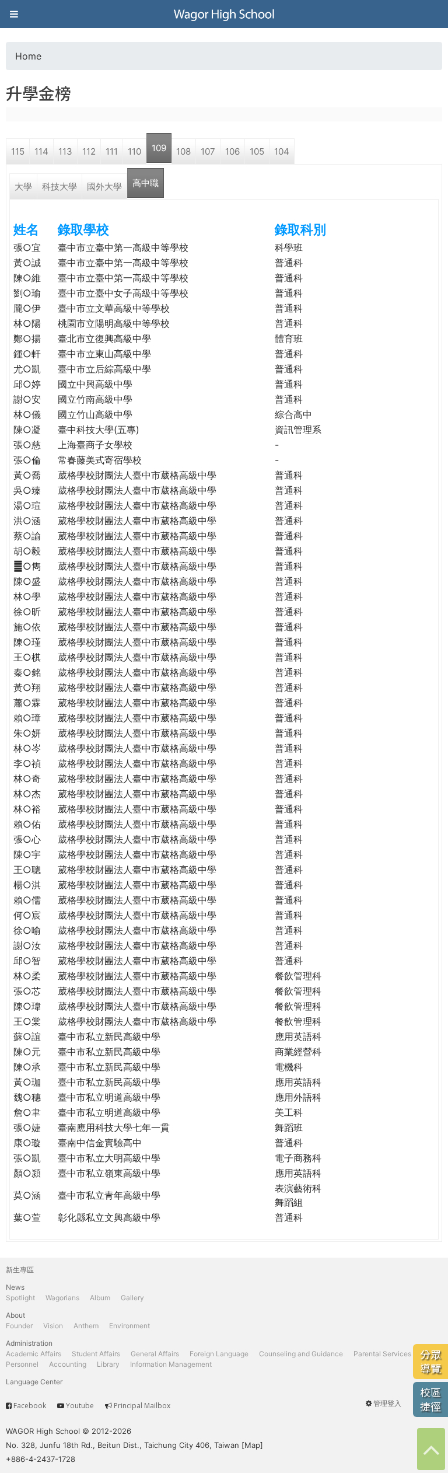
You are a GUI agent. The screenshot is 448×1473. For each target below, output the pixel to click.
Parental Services (382, 1353)
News (15, 1287)
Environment (129, 1325)
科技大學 (59, 186)
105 (257, 151)
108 (183, 151)
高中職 (145, 183)
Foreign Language (219, 1353)
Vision (53, 1325)
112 (89, 151)
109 (159, 147)
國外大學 (104, 186)
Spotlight (20, 1297)
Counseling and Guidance (301, 1353)
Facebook (29, 1406)
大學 (23, 186)
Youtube (80, 1406)
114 (41, 151)
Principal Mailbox (142, 1406)
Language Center (34, 1381)
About (15, 1315)
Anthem (86, 1325)
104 (281, 151)
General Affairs (155, 1353)
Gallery (132, 1297)
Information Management (171, 1364)
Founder (19, 1325)
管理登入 (387, 1403)
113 (65, 151)
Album (100, 1297)
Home (28, 56)
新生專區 (20, 1269)
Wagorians (62, 1297)
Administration (29, 1343)
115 (17, 151)
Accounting (67, 1364)
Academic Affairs (33, 1353)
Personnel (22, 1364)
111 (112, 151)
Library (108, 1364)
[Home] (224, 14)
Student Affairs (96, 1353)
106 (232, 151)
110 (134, 151)
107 (208, 151)
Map (252, 1445)
